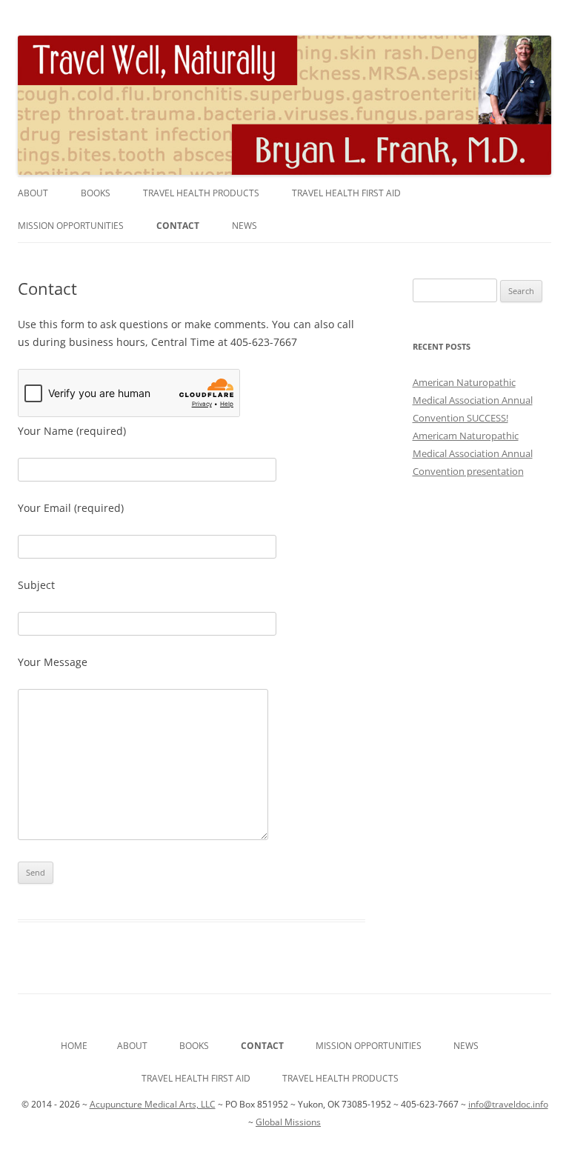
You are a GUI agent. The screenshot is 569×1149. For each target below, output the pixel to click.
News (244, 225)
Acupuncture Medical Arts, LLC (153, 1104)
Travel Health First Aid (346, 193)
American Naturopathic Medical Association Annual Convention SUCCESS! (473, 400)
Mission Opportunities (71, 225)
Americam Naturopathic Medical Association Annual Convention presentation (473, 453)
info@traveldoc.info (508, 1104)
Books (95, 193)
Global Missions (288, 1122)
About (33, 193)
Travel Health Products (201, 193)
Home (74, 1045)
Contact (177, 225)
